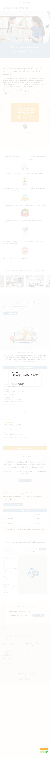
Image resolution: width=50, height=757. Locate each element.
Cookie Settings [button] (14, 383)
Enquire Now (44, 748)
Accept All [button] (21, 383)
